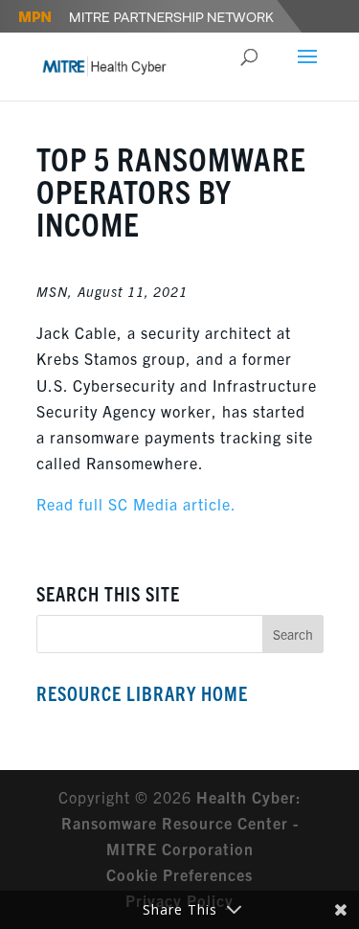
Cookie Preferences (179, 874)
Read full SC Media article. (136, 503)
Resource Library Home (142, 693)
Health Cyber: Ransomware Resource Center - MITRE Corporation (181, 822)
